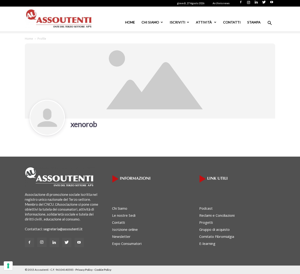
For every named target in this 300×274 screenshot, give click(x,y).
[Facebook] (240, 3)
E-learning (207, 243)
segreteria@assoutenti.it (62, 229)
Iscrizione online (125, 229)
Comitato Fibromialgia (216, 236)
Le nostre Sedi (123, 215)
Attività (204, 22)
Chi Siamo (150, 22)
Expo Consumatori (127, 243)
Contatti (232, 22)
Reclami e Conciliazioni (217, 215)
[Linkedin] (256, 3)
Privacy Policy (84, 269)
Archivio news (221, 3)
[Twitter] (263, 3)
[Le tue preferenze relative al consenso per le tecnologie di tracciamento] (8, 265)
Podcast (206, 208)
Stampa (254, 22)
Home (130, 22)
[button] (269, 23)
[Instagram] (248, 3)
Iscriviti (177, 22)
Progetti (206, 222)
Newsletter (121, 236)
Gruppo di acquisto (214, 229)
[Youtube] (271, 3)
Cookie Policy (102, 269)
